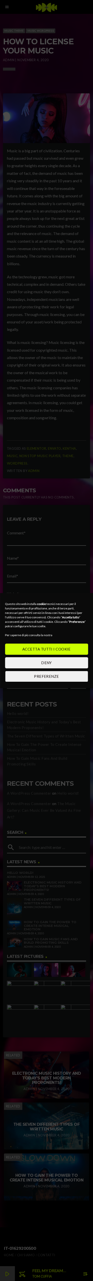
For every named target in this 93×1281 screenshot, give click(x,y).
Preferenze (46, 676)
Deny (46, 662)
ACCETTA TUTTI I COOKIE (46, 649)
